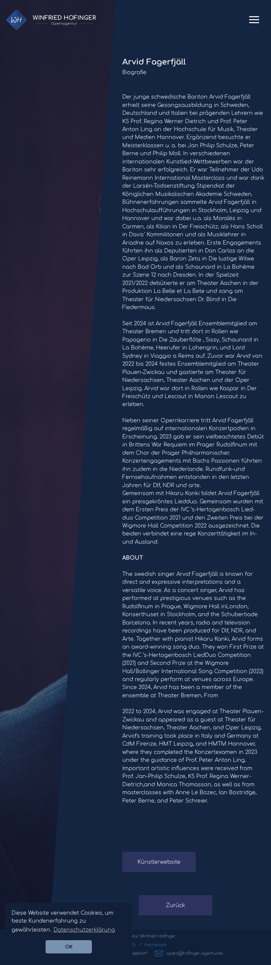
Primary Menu (254, 22)
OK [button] (69, 946)
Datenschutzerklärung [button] (84, 930)
